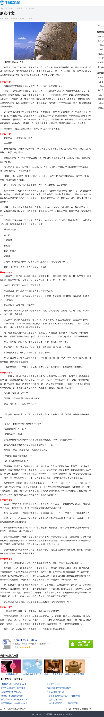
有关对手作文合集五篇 (11, 692)
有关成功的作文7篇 (55, 692)
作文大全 (20, 8)
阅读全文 (23, 18)
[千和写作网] (11, 3)
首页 (10, 8)
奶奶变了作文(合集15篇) (12, 696)
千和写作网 (48, 714)
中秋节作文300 (53, 684)
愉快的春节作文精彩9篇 (82, 709)
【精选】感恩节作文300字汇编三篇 (62, 703)
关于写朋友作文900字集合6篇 (14, 703)
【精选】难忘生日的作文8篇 (13, 684)
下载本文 (31, 18)
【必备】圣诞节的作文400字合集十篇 (63, 696)
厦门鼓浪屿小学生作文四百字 (14, 699)
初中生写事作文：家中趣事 (13, 688)
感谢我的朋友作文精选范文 (59, 688)
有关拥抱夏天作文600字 (16, 709)
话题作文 (32, 8)
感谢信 (101, 99)
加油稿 (101, 108)
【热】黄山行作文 (55, 699)
